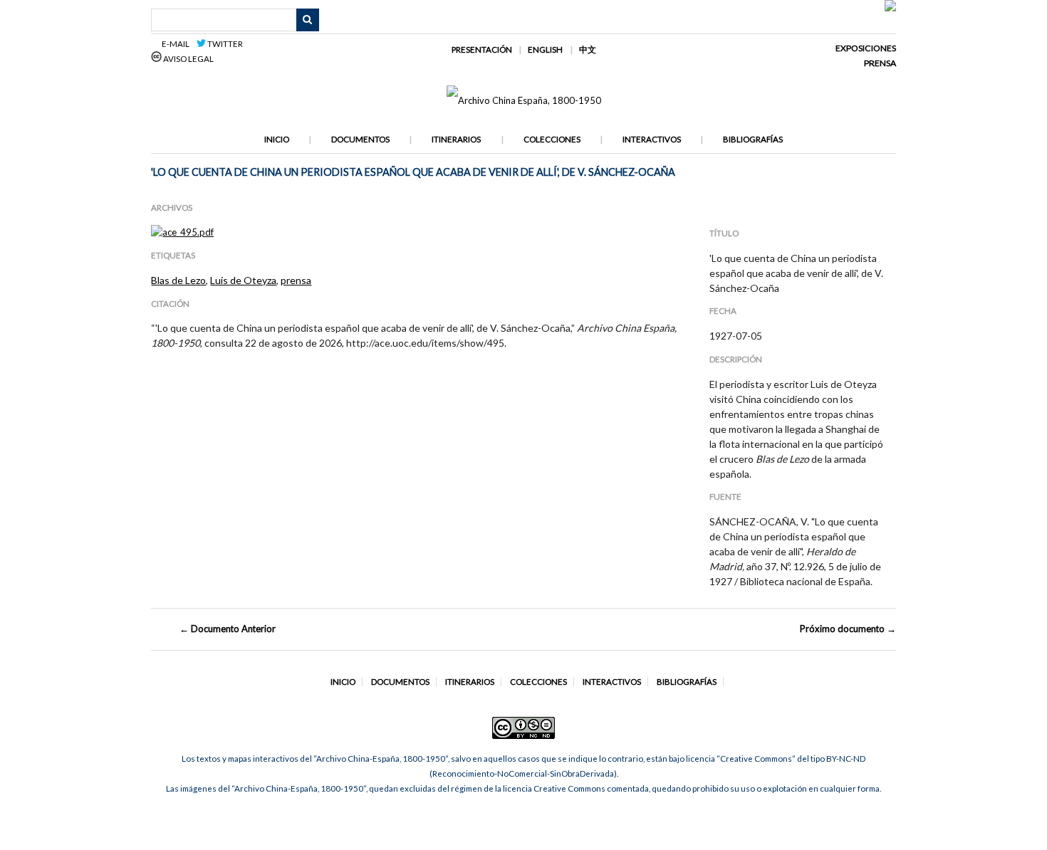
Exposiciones (865, 48)
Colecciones (552, 139)
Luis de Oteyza (243, 280)
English (545, 49)
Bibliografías (753, 139)
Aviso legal (188, 58)
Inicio (276, 139)
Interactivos (652, 139)
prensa (296, 280)
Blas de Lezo (178, 280)
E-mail (177, 43)
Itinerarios (456, 139)
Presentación (482, 49)
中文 (587, 49)
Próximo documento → (848, 628)
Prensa (880, 63)
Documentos (360, 139)
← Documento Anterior (227, 628)
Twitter (224, 43)
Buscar (307, 20)
